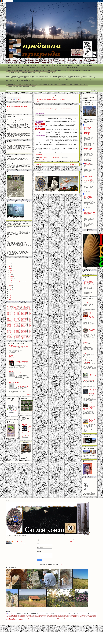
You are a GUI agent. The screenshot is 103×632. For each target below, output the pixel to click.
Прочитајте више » (39, 154)
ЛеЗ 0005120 (41, 159)
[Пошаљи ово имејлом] (62, 157)
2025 (10, 299)
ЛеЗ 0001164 (16, 315)
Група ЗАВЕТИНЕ (81, 65)
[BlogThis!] (63, 157)
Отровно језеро (87, 362)
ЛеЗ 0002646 (16, 320)
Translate (17, 99)
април (11, 270)
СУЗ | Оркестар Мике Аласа (21, 67)
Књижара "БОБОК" (24, 425)
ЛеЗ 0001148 (24, 311)
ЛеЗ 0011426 (16, 330)
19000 (15, 307)
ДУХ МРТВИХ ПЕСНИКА (87, 210)
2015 (10, 268)
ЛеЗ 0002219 (24, 319)
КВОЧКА (11, 360)
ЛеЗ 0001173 (16, 319)
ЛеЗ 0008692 (24, 324)
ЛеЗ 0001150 (16, 312)
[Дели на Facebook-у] (66, 157)
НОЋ (66, 70)
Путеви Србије (88, 148)
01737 (8, 306)
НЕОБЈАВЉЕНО (88, 125)
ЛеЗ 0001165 (24, 315)
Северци (11, 355)
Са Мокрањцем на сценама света (39, 124)
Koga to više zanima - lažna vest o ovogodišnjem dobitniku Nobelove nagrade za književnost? (89, 406)
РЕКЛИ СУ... (10, 67)
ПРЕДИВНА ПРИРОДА (50, 72)
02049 (29, 306)
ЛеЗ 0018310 (16, 336)
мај (11, 272)
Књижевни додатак (87, 70)
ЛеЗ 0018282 (16, 335)
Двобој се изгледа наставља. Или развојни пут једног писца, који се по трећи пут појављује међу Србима (89, 377)
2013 (10, 264)
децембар (12, 280)
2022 (10, 293)
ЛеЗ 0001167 (16, 317)
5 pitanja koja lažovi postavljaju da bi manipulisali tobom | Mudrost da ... (21, 374)
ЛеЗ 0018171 (24, 331)
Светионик (89, 65)
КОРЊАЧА (40, 72)
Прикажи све (28, 394)
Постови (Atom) (60, 168)
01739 (12, 306)
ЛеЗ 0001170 (16, 318)
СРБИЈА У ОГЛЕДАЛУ (14, 382)
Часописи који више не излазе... (57, 67)
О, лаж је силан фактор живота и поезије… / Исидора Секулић (89, 196)
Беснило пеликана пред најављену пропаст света (18, 86)
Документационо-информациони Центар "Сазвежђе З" (27, 65)
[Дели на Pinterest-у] (67, 157)
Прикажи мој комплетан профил (19, 543)
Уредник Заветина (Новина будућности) (14, 619)
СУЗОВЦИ (32, 67)
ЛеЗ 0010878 (16, 326)
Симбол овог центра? (14, 110)
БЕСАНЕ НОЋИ (54, 84)
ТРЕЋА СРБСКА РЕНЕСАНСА (73, 67)
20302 (19, 307)
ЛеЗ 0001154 (24, 312)
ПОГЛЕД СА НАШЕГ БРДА (13, 72)
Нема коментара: (56, 157)
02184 (10, 307)
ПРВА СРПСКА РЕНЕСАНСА (87, 133)
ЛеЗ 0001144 (16, 309)
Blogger (61, 564)
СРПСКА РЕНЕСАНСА (46, 65)
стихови (16, 338)
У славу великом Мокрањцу (39, 129)
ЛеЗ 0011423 (16, 329)
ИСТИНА (11, 345)
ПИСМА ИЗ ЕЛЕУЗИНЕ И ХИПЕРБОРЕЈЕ (28, 84)
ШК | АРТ (27, 70)
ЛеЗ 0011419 (16, 327)
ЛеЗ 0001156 (16, 313)
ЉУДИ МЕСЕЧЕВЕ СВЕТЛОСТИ (88, 177)
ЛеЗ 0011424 (24, 329)
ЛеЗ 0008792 (24, 325)
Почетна (33, 86)
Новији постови (39, 164)
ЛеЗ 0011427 (24, 330)
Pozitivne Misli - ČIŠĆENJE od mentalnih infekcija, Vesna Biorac (89, 341)
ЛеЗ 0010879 (24, 326)
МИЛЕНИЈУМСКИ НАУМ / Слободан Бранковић (92, 391)
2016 (10, 285)
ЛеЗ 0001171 (24, 318)
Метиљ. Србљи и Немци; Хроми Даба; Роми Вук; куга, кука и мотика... (50, 99)
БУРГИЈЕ (50, 70)
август (11, 276)
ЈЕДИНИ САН (64, 84)
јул (10, 274)
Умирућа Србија (23, 338)
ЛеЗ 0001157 (24, 313)
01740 (17, 306)
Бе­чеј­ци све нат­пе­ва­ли (40, 135)
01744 (21, 306)
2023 (10, 295)
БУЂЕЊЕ (11, 356)
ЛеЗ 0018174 (16, 332)
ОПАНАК (11, 371)
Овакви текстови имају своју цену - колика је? (89, 352)
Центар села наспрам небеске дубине (18, 106)
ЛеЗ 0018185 (24, 332)
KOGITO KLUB (87, 163)
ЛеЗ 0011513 (16, 331)
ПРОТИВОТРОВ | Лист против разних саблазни (64, 65)
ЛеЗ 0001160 (24, 314)
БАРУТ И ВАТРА (58, 70)
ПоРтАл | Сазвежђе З (18, 541)
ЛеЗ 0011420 (24, 327)
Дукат (71, 541)
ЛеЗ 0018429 (16, 337)
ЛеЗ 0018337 (24, 336)
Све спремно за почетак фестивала (39, 132)
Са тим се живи (83, 84)
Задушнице (86, 164)
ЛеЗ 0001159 (16, 314)
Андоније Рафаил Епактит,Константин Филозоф (88, 282)
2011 (10, 261)
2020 (10, 289)
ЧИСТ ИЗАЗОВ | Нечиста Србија (38, 70)
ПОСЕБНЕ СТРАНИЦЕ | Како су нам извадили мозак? (46, 97)
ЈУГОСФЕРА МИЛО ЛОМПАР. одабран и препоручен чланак (88, 315)
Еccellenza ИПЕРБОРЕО (75, 70)
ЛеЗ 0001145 (24, 309)
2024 (10, 297)
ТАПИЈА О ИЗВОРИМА (42, 67)
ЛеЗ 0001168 (24, 317)
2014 (10, 266)
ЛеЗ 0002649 (24, 320)
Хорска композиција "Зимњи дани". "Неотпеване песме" (54, 109)
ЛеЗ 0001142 (24, 308)
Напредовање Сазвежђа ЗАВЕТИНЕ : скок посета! (92, 421)
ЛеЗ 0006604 (24, 321)
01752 (25, 306)
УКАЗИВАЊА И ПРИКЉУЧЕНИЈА (14, 70)
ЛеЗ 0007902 (24, 323)
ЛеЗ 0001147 (16, 311)
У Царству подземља (44, 84)
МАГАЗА (86, 280)
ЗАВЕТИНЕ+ (10, 65)
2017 (10, 287)
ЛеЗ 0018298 (24, 335)
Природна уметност (11, 84)
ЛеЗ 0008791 (16, 325)
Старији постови (74, 164)
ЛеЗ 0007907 (16, 324)
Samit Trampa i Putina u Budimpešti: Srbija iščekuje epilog (89, 127)
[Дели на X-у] (65, 157)
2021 (10, 291)
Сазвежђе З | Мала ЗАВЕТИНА (28, 72)
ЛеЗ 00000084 (16, 308)
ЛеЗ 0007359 (16, 323)
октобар (12, 278)
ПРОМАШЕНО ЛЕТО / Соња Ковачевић (92, 329)
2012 (10, 263)
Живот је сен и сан (74, 84)
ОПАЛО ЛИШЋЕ (88, 194)
